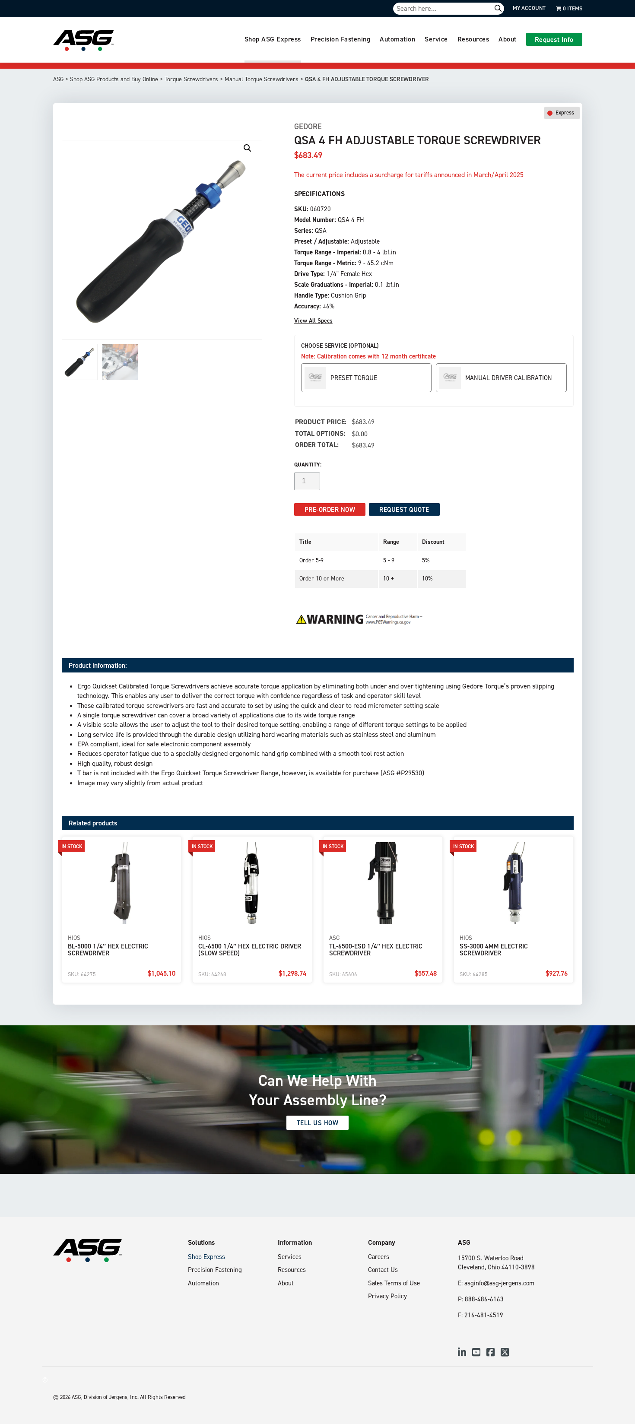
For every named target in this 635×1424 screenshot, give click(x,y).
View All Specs (313, 320)
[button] (247, 148)
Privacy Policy (387, 1296)
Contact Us (383, 1269)
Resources (473, 39)
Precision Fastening (341, 39)
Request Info (554, 39)
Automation (397, 39)
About (507, 39)
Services (290, 1257)
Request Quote (404, 509)
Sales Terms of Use (394, 1283)
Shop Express (206, 1257)
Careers (378, 1257)
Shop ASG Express (272, 39)
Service (436, 39)
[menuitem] (272, 40)
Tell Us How (318, 1123)
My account (529, 8)
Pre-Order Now (330, 509)
